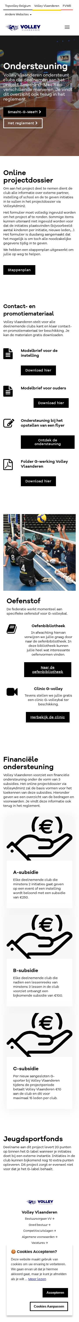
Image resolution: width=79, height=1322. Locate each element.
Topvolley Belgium (18, 6)
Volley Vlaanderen (46, 6)
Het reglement (21, 123)
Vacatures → (39, 1243)
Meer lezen (37, 1279)
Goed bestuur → (39, 1225)
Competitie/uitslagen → (39, 1231)
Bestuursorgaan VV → (39, 1219)
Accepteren (55, 1292)
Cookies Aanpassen (49, 1306)
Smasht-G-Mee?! (23, 112)
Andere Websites (17, 14)
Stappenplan (19, 270)
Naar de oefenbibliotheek (47, 669)
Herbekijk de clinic (48, 717)
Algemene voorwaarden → (39, 1237)
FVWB (67, 6)
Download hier (38, 370)
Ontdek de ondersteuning (48, 442)
